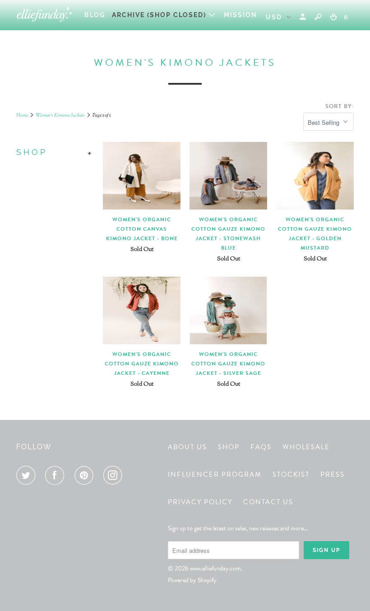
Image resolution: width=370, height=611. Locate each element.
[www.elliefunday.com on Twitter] (27, 475)
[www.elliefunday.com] (44, 15)
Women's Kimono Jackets (60, 115)
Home (22, 115)
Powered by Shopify (192, 580)
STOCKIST (291, 474)
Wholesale (306, 447)
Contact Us (268, 502)
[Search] (317, 17)
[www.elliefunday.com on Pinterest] (85, 475)
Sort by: (339, 106)
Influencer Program (215, 474)
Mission (240, 14)
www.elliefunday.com (215, 568)
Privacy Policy (200, 502)
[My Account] (304, 17)
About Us (187, 447)
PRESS (332, 474)
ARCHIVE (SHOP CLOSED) (160, 14)
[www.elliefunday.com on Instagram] (114, 475)
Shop (229, 447)
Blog (94, 14)
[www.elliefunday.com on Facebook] (56, 475)
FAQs (261, 447)
